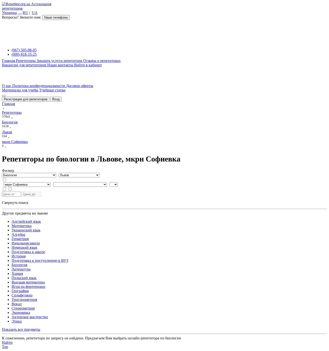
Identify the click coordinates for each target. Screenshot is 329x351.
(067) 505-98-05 (24, 50)
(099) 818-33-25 (24, 54)
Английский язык (26, 221)
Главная (9, 61)
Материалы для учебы (20, 90)
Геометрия (20, 239)
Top (5, 347)
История (19, 256)
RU (25, 13)
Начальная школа (26, 243)
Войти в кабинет (88, 65)
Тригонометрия (24, 299)
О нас (7, 86)
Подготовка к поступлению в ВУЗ (40, 260)
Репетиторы (26, 61)
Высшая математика (28, 282)
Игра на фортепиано (28, 286)
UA (35, 13)
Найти (7, 342)
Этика (17, 321)
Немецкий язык (24, 247)
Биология (19, 265)
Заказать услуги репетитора (60, 61)
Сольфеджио (22, 295)
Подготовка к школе (28, 252)
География (20, 291)
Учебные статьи (52, 90)
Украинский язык (26, 230)
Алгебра (18, 234)
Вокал (17, 304)
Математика (22, 226)
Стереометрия (23, 308)
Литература (21, 269)
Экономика (21, 312)
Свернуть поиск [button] (15, 203)
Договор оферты (79, 86)
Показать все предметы (21, 329)
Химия (17, 273)
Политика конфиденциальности (39, 86)
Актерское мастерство (30, 317)
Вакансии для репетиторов (24, 65)
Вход (56, 99)
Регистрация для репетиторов (25, 99)
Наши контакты (60, 65)
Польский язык (24, 278)
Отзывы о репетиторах (102, 61)
